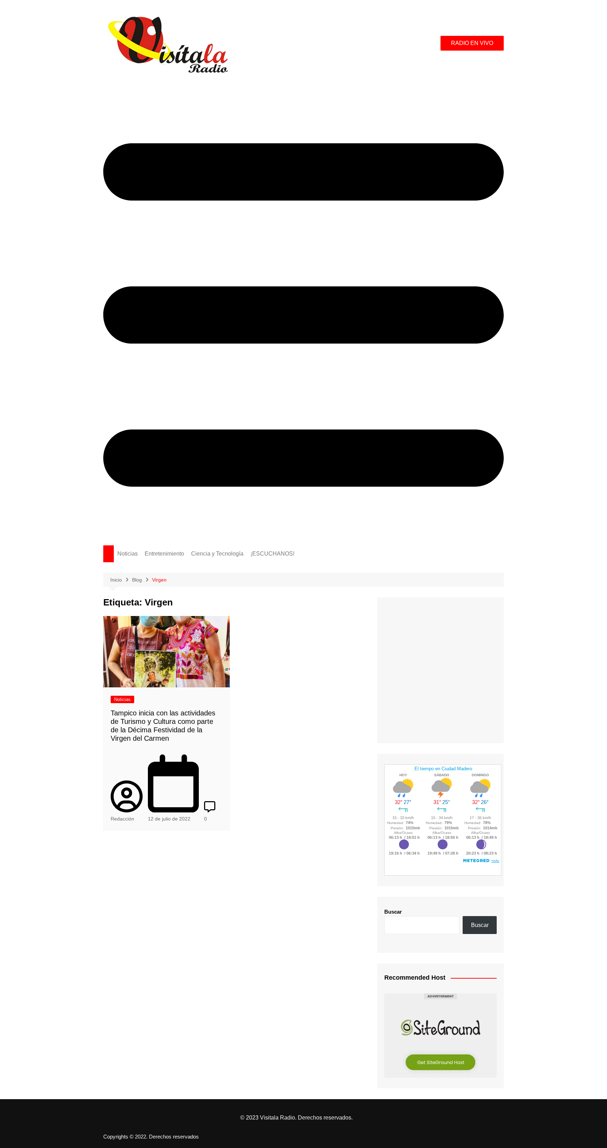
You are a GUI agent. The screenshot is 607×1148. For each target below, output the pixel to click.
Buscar (393, 912)
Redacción (122, 819)
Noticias (127, 554)
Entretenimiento (164, 554)
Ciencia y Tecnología (217, 554)
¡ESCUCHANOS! (272, 554)
